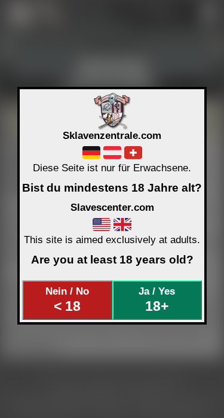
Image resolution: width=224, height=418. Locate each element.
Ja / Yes (157, 299)
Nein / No (67, 299)
